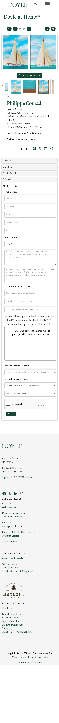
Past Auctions (9, 507)
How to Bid (7, 608)
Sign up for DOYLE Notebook (17, 477)
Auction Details (10, 173)
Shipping (7, 628)
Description (8, 161)
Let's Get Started (10, 617)
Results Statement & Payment (17, 571)
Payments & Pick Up (12, 621)
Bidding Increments (12, 624)
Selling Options (10, 567)
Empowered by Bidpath (30, 662)
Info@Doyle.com (10, 458)
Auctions (6, 503)
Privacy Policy (42, 657)
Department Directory (13, 513)
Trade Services (9, 541)
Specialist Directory (12, 516)
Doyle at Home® (21, 17)
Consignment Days (12, 526)
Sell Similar (8, 179)
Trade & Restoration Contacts (17, 632)
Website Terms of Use (22, 657)
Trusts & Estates (10, 535)
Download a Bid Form (13, 614)
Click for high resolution (31, 75)
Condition (7, 167)
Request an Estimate (12, 558)
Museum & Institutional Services (19, 532)
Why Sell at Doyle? (11, 564)
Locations (7, 522)
